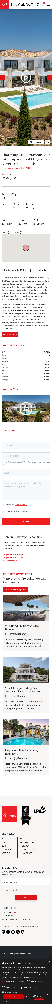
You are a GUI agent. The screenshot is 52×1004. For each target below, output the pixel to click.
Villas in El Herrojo (11, 560)
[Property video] (26, 408)
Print (17, 232)
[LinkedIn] (22, 932)
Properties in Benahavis (13, 557)
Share (4, 232)
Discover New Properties (15, 589)
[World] (38, 4)
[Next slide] (49, 77)
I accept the (15, 504)
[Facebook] (8, 932)
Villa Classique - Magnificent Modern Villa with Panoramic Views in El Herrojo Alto (23, 691)
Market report (27, 842)
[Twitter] (18, 932)
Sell (3, 842)
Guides (23, 857)
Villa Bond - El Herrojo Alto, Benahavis (22, 627)
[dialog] (26, 981)
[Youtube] (13, 932)
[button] (26, 992)
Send (26, 521)
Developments (8, 849)
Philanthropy (26, 853)
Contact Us (7, 912)
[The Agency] (9, 814)
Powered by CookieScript (11, 1001)
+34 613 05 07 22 (8, 915)
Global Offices (27, 849)
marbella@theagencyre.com (16, 919)
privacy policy (21, 504)
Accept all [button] (13, 997)
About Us (6, 853)
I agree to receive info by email (17, 511)
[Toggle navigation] (48, 4)
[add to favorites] (47, 142)
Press (22, 839)
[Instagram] (3, 932)
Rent (4, 846)
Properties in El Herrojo (13, 554)
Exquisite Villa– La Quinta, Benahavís (21, 751)
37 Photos (37, 142)
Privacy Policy (37, 977)
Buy (3, 839)
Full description (10, 334)
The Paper (24, 846)
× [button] (49, 962)
